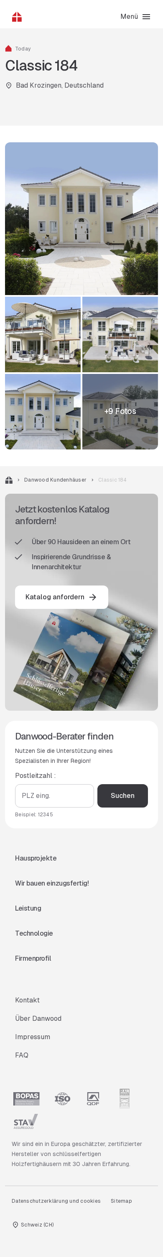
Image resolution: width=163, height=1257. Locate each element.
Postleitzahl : (35, 776)
